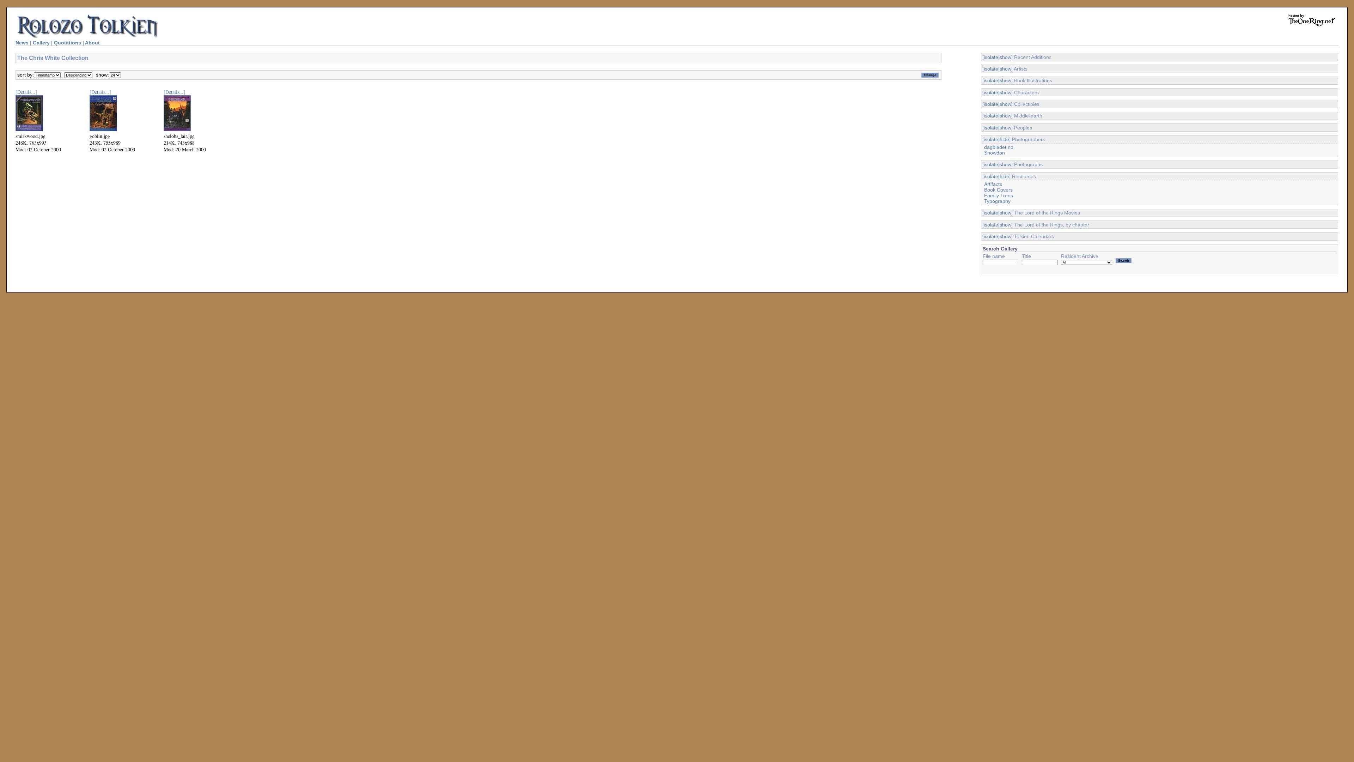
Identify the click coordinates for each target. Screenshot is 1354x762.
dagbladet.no (998, 147)
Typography (997, 201)
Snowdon (994, 153)
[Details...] (26, 92)
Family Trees (998, 195)
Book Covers (998, 190)
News (22, 43)
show (1005, 57)
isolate (991, 57)
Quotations (67, 43)
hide (1004, 139)
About (92, 43)
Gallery (41, 43)
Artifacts (993, 184)
